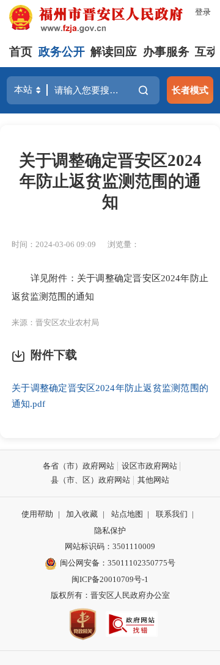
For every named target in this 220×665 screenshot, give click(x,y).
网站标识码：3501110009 (110, 546)
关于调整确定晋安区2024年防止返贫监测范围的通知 (110, 181)
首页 (20, 51)
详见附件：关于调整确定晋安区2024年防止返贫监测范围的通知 (110, 287)
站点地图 (127, 514)
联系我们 (172, 514)
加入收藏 (82, 514)
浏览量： (123, 244)
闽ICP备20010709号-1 (110, 579)
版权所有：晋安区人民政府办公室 (110, 595)
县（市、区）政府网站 (90, 479)
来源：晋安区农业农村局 (55, 322)
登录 (203, 11)
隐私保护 (110, 530)
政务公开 (61, 51)
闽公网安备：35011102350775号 (117, 562)
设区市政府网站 (149, 465)
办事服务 (166, 51)
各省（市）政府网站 (78, 465)
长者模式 (190, 90)
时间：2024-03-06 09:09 (54, 244)
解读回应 (113, 51)
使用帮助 (37, 514)
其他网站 (153, 479)
